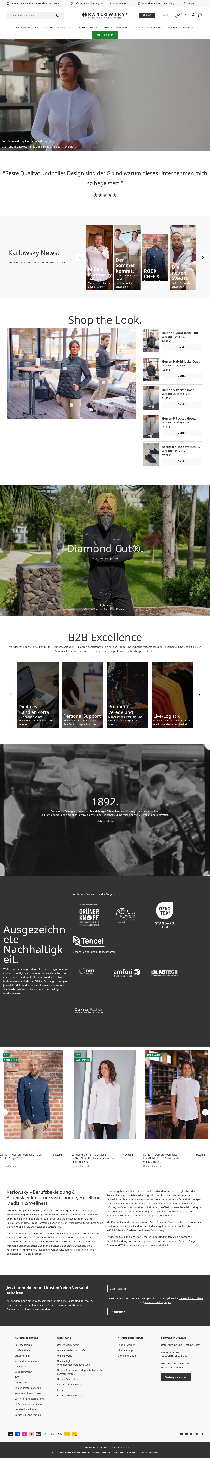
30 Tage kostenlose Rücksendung (157, 3)
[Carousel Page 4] (109, 612)
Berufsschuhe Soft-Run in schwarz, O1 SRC (180, 447)
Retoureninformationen (28, 1393)
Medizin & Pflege (40, 146)
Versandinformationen (27, 1361)
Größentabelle (23, 1350)
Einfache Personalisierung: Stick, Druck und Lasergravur (101, 3)
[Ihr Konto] (193, 15)
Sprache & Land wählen (28, 1414)
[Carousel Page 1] (96, 612)
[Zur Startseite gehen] (105, 15)
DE (178, 15)
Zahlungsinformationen (28, 1387)
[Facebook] (181, 1434)
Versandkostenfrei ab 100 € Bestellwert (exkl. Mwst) (35, 3)
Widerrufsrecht (23, 1371)
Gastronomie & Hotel (15, 146)
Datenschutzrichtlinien (19, 1309)
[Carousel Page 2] (100, 612)
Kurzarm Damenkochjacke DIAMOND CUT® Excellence (160, 1156)
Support (191, 3)
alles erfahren (96, 286)
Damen (158, 286)
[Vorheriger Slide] (80, 257)
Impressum (21, 1382)
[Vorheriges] (4, 1112)
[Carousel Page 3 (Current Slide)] (105, 612)
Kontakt (61, 1390)
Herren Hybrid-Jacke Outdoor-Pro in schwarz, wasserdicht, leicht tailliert (180, 361)
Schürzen (97, 558)
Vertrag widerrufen (176, 1377)
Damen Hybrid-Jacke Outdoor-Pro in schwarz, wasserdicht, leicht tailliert (180, 333)
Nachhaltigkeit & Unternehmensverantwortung (73, 1362)
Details (182, 347)
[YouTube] (185, 1434)
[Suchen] (58, 15)
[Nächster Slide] (203, 257)
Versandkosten (97, 1452)
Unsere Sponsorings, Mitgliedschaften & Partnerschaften (79, 1372)
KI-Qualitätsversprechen (28, 1403)
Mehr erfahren (105, 821)
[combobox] (29, 15)
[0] (147, 15)
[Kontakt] (187, 15)
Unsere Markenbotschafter (72, 1350)
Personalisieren (23, 1344)
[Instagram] (190, 1434)
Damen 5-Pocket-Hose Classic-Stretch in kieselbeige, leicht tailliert (179, 390)
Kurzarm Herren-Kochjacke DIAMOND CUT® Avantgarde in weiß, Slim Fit (91, 1158)
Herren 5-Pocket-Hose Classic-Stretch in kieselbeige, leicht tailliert (179, 418)
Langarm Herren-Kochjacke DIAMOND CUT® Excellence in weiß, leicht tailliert (22, 1158)
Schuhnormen (22, 1355)
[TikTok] (201, 1434)
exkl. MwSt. (163, 15)
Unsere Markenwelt (68, 1344)
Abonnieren (118, 1311)
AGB (73, 1305)
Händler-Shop (125, 1350)
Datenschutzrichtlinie (191, 1298)
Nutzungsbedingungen (158, 1302)
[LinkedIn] (195, 1434)
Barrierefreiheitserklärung (29, 1398)
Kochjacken (111, 558)
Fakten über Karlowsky (69, 1395)
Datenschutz (22, 1366)
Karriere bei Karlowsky (69, 1384)
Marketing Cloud (126, 1355)
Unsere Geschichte (67, 1379)
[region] (105, 1112)
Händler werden (126, 1344)
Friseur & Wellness (64, 146)
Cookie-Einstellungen (26, 1409)
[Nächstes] (205, 1112)
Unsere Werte (64, 1355)
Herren (148, 286)
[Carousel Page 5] (113, 612)
